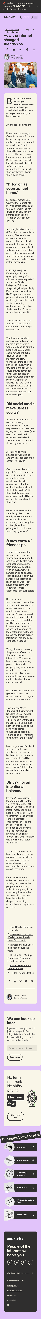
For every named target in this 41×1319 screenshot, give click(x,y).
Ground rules (12, 1295)
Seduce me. (15, 1057)
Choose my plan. (16, 1116)
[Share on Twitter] (20, 49)
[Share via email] (34, 49)
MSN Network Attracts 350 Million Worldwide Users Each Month (20, 937)
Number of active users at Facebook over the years (20, 947)
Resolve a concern (14, 1291)
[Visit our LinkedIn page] (16, 1262)
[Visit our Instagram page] (9, 1262)
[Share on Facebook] (7, 49)
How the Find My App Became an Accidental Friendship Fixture (20, 958)
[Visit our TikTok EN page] (30, 1262)
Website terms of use (16, 1281)
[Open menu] (35, 17)
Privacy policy (12, 1286)
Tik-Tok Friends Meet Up (22, 973)
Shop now (26, 17)
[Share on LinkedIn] (13, 49)
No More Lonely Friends (18, 714)
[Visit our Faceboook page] (23, 1262)
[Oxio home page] (9, 17)
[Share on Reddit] (27, 49)
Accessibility (12, 1300)
